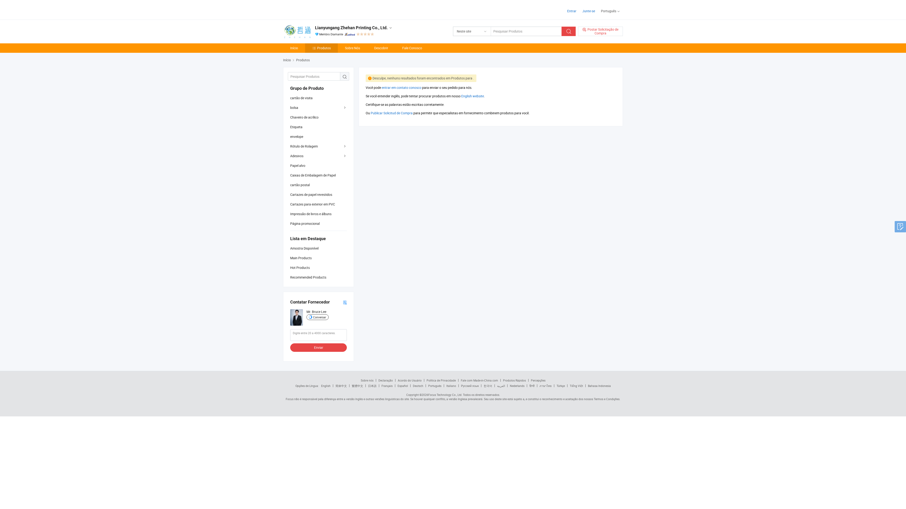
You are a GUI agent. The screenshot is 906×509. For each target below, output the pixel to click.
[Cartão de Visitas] (345, 302)
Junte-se (588, 11)
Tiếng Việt (576, 386)
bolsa (294, 107)
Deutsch (418, 386)
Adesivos (296, 156)
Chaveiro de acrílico (304, 117)
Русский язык (470, 386)
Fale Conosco (412, 48)
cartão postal (300, 185)
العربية (501, 386)
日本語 (372, 386)
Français (387, 386)
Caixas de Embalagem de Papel (313, 175)
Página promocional (305, 223)
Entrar (571, 11)
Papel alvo (297, 165)
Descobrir (381, 48)
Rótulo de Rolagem (304, 146)
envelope (296, 136)
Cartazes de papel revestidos (311, 194)
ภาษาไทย (546, 386)
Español (403, 386)
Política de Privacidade (441, 380)
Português (434, 386)
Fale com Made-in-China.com (479, 380)
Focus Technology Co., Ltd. (445, 395)
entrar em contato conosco (401, 87)
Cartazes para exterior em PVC (312, 204)
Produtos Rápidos (514, 380)
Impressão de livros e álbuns (310, 214)
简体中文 (341, 386)
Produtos (324, 48)
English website (472, 96)
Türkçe (561, 386)
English (326, 386)
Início (294, 48)
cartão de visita (301, 98)
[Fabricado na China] (313, 9)
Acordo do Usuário (410, 380)
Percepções (538, 380)
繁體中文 (357, 386)
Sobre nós (367, 380)
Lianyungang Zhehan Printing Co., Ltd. (351, 27)
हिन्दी (532, 386)
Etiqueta (296, 127)
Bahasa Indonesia (599, 386)
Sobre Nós (352, 48)
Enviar (318, 347)
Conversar (319, 317)
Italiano (451, 386)
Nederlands (517, 386)
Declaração (385, 380)
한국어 (488, 386)
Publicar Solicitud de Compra (392, 113)
